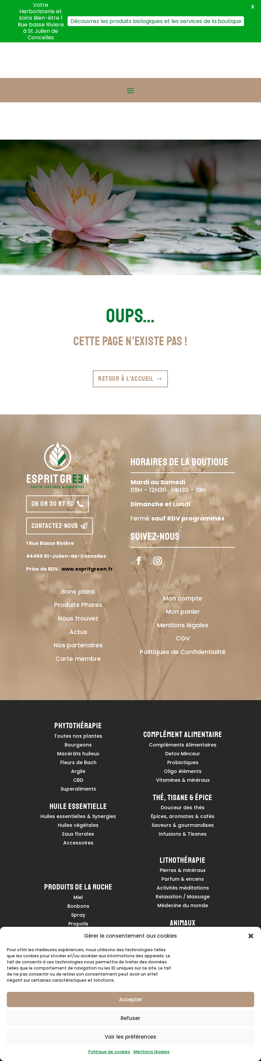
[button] (250, 936)
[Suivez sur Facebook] (138, 561)
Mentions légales (152, 1052)
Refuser (130, 1018)
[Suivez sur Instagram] (158, 561)
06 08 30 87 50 (53, 503)
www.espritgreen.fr (87, 569)
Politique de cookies (109, 1052)
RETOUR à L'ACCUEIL (126, 378)
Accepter (130, 999)
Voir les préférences (130, 1036)
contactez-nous (55, 526)
